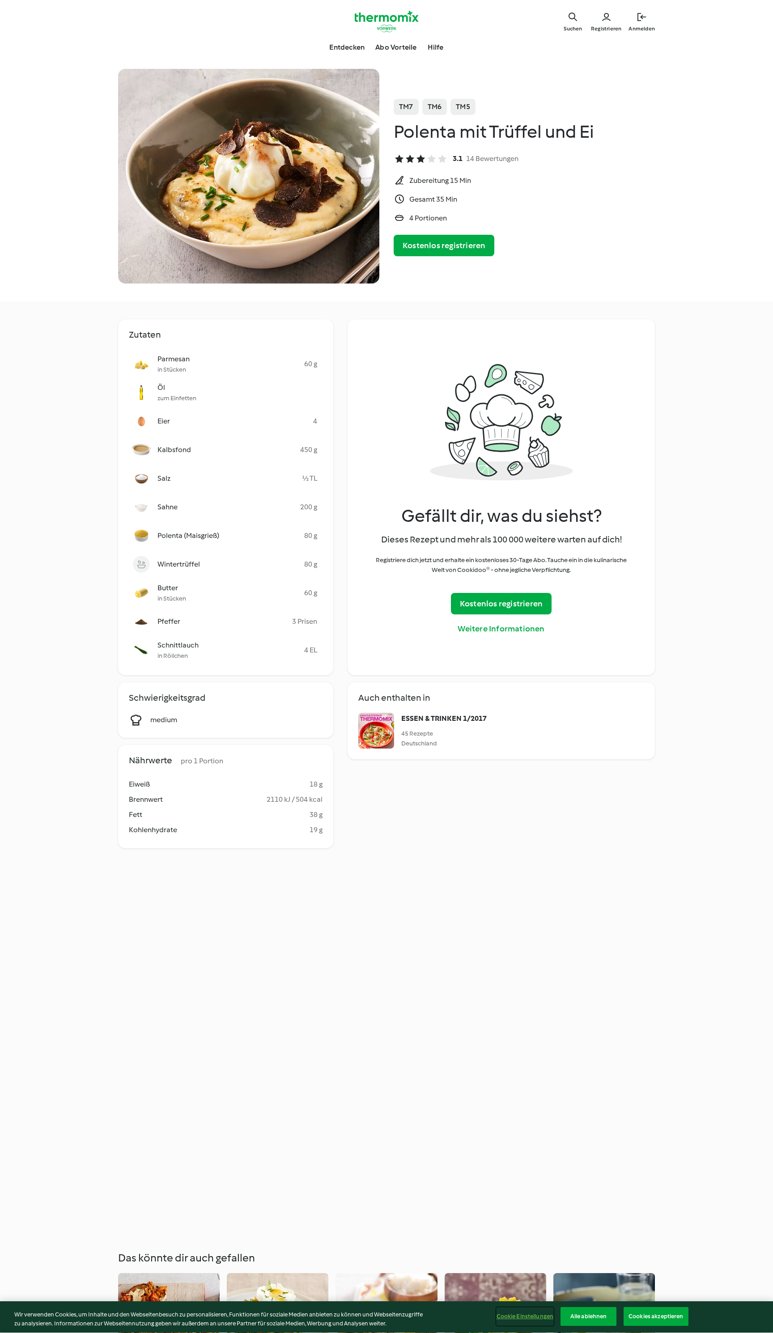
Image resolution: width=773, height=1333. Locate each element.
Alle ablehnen (588, 1316)
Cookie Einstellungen (525, 1316)
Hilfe (436, 47)
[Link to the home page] (386, 21)
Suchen (573, 28)
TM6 (435, 106)
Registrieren (606, 28)
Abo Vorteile (395, 47)
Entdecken (347, 47)
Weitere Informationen (501, 629)
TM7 (406, 106)
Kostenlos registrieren (444, 245)
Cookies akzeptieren (656, 1316)
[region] (386, 1317)
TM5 (463, 106)
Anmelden (642, 28)
